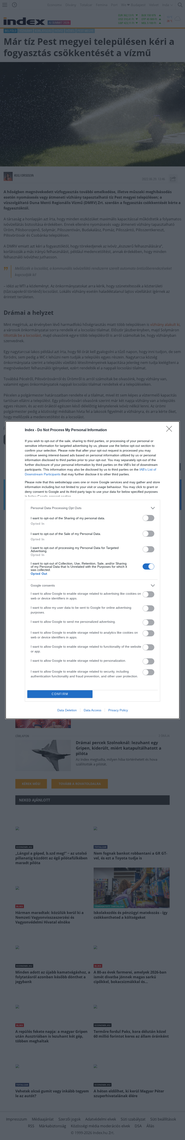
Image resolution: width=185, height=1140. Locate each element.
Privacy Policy (118, 710)
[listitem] (92, 508)
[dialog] (92, 570)
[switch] (148, 518)
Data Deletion (67, 710)
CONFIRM (60, 694)
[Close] (170, 430)
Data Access (92, 710)
